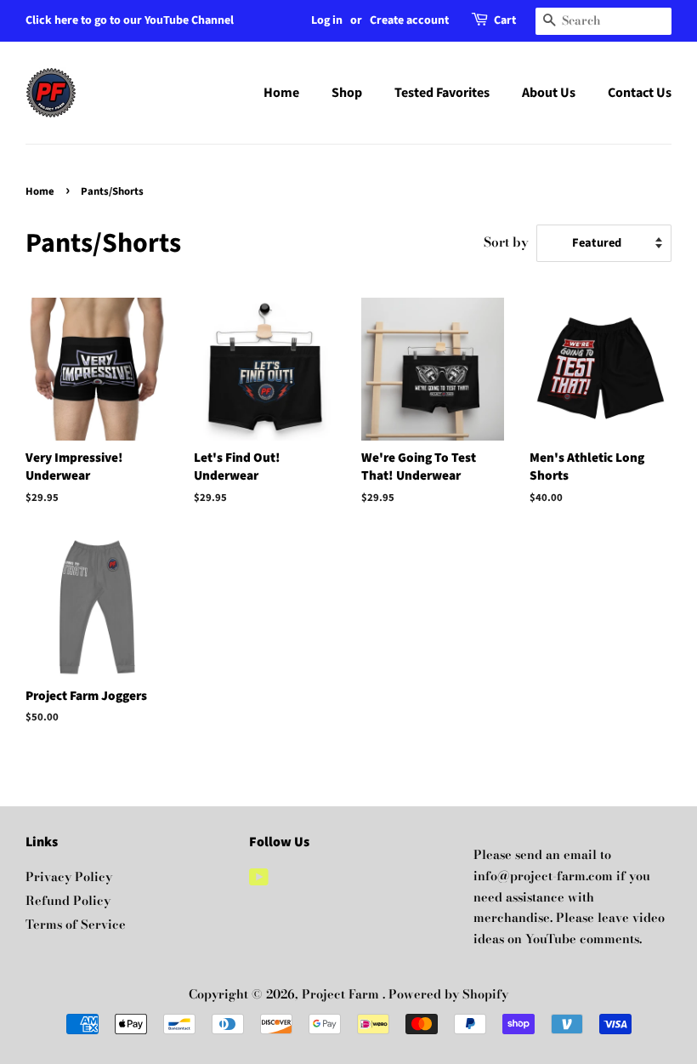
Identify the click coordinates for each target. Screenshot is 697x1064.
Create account (409, 20)
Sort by (506, 242)
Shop (347, 92)
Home (281, 92)
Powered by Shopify (448, 994)
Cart (505, 20)
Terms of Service (76, 924)
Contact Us (640, 92)
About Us (548, 92)
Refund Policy (68, 900)
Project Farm (342, 994)
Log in (327, 20)
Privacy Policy (69, 877)
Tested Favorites (442, 92)
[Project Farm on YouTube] (259, 880)
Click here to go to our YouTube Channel (130, 20)
